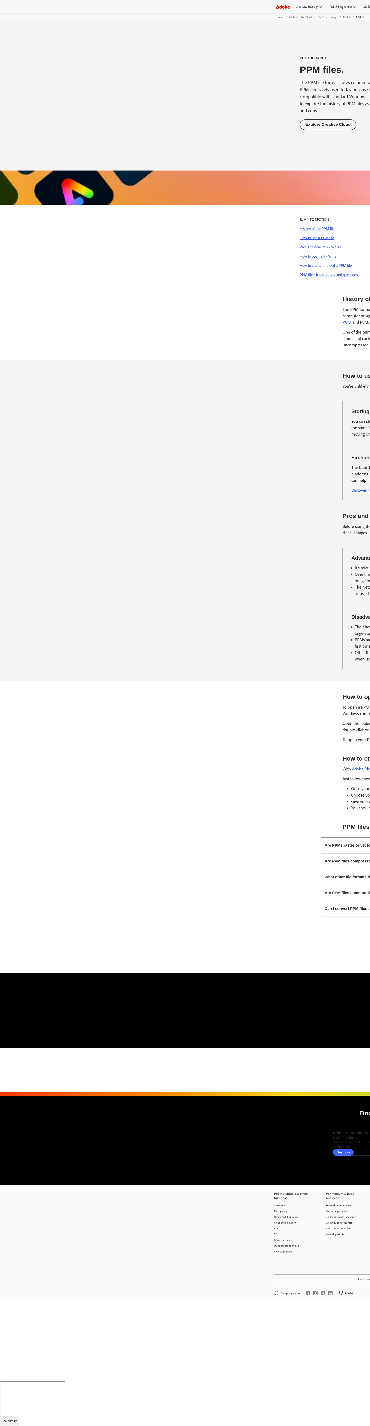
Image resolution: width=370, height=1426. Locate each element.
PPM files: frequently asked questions (329, 274)
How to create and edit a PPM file (326, 265)
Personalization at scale (338, 1205)
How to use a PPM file (317, 238)
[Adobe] (283, 6)
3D (275, 1234)
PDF (276, 1228)
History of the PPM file (317, 228)
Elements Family (283, 1240)
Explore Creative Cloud (328, 124)
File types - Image (327, 17)
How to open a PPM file (318, 256)
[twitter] (323, 1293)
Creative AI (280, 1205)
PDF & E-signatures (341, 7)
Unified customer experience (341, 1216)
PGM (347, 322)
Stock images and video (286, 1245)
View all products (283, 1251)
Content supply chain (337, 1211)
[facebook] (308, 1293)
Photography (280, 1211)
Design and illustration (286, 1216)
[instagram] (315, 1293)
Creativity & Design (307, 7)
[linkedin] (330, 1293)
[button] (286, 1293)
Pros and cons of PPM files (320, 247)
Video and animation (285, 1222)
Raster (346, 17)
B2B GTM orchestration (338, 1228)
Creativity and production (339, 1222)
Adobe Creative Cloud (300, 17)
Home (280, 17)
